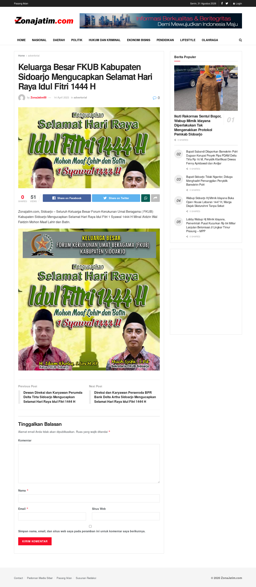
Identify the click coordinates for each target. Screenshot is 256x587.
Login (238, 3)
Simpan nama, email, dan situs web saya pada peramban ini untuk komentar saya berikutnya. (81, 531)
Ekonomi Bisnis (138, 40)
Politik (76, 40)
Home (21, 40)
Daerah (59, 40)
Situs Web (99, 509)
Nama (23, 490)
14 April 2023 (61, 97)
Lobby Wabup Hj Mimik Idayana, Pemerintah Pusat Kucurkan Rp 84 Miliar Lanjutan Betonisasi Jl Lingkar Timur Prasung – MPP (210, 225)
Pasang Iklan (21, 3)
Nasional (39, 40)
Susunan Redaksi (86, 578)
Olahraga (210, 40)
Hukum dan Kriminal (105, 40)
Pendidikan (165, 40)
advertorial (34, 55)
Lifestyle (187, 40)
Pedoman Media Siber (40, 578)
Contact (18, 578)
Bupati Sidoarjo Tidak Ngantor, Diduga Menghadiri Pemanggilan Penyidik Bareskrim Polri (209, 180)
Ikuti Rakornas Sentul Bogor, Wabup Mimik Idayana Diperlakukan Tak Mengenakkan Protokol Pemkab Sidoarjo (197, 125)
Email (23, 509)
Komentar (24, 440)
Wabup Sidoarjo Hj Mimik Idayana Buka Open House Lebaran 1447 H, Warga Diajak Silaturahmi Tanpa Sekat (210, 202)
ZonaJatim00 (38, 97)
